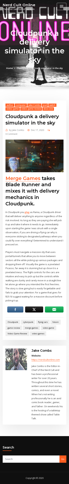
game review (14, 328)
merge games (31, 328)
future (56, 322)
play (27, 212)
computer (21, 105)
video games (38, 333)
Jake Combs (34, 105)
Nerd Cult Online (19, 5)
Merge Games (22, 178)
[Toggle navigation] (61, 6)
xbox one (48, 108)
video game (13, 108)
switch (52, 105)
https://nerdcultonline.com (45, 359)
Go (62, 459)
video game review (31, 108)
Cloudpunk (13, 322)
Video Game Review (17, 333)
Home (9, 68)
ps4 (45, 105)
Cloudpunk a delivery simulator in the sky (40, 68)
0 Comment (11, 133)
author (10, 105)
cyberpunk (28, 322)
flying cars (43, 322)
